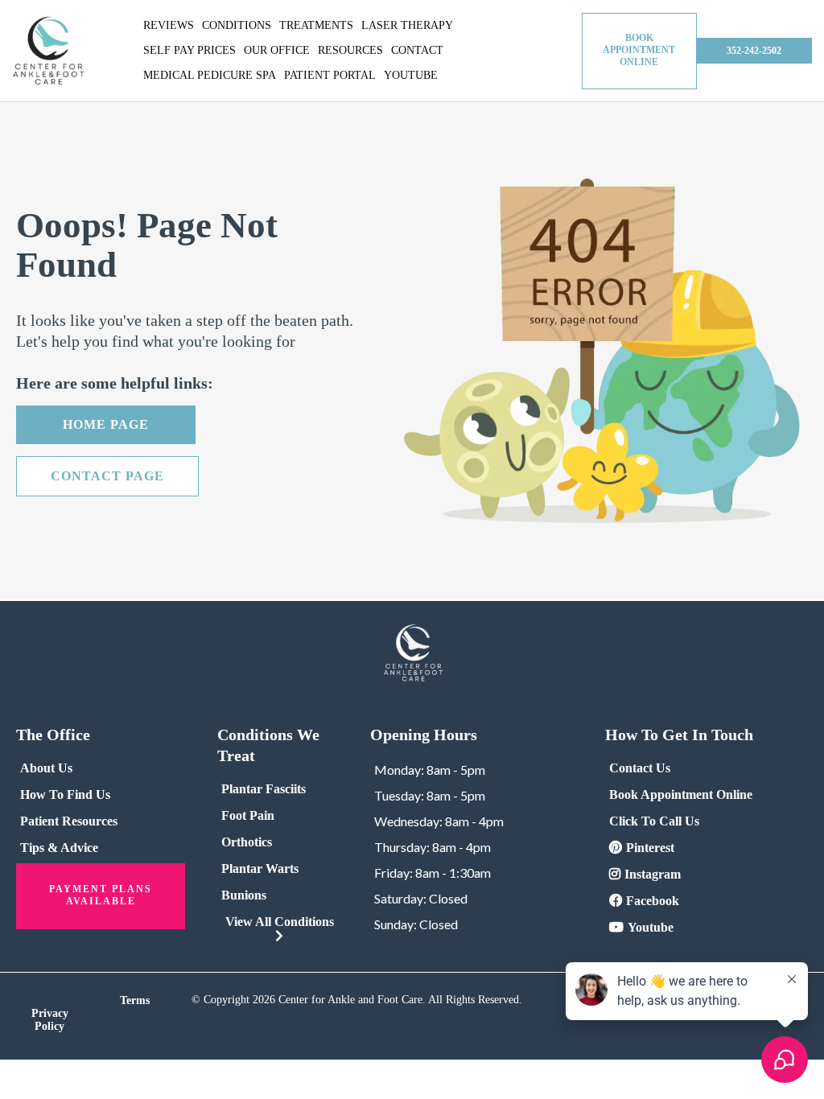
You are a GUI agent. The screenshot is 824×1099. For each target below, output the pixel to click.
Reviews (168, 25)
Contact (417, 50)
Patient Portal (330, 75)
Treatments (316, 25)
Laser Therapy (407, 25)
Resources (350, 50)
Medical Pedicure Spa (209, 75)
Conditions (236, 25)
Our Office (277, 50)
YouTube (411, 75)
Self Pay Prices (189, 50)
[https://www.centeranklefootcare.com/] (48, 51)
